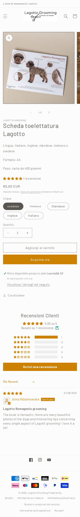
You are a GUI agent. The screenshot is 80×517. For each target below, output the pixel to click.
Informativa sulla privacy (61, 498)
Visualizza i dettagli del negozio (28, 284)
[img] (12, 393)
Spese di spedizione (31, 191)
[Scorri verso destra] (49, 112)
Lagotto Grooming (38, 492)
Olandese (58, 206)
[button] (5, 16)
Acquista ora (40, 259)
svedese (13, 206)
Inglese (12, 215)
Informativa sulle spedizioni (35, 510)
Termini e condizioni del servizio (42, 504)
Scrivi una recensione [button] (40, 367)
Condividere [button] (16, 295)
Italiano (33, 215)
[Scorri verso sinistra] (30, 112)
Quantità (8, 224)
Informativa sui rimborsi (30, 498)
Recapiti (59, 510)
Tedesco (38, 207)
